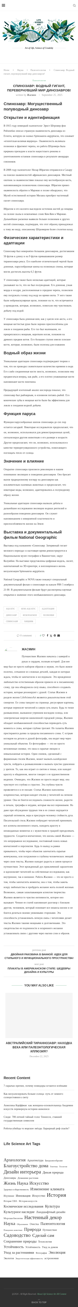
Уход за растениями (19, 1252)
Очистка (34, 1224)
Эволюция (57, 1252)
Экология (9, 1258)
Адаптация (48, 609)
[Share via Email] (58, 635)
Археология (15, 1159)
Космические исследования (23, 1206)
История (56, 1194)
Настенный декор (43, 1217)
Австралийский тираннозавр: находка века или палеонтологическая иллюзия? (39, 1047)
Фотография (41, 1253)
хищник (28, 621)
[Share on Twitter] (51, 635)
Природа (32, 1229)
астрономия (51, 1258)
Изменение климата (47, 1189)
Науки (20, 70)
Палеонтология (38, 70)
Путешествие (50, 1230)
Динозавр (11, 615)
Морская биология (13, 1218)
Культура (52, 1206)
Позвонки (48, 615)
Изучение (9, 1196)
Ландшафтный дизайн (50, 1212)
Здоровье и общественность (16, 1189)
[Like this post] (43, 635)
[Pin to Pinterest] (55, 635)
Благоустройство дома (26, 1165)
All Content (61, 1294)
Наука (9, 1223)
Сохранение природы (20, 1241)
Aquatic (10, 609)
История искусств (28, 1201)
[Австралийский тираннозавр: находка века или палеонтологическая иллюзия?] (39, 1015)
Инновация (23, 1195)
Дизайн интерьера (22, 1171)
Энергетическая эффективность (29, 1258)
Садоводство (17, 1235)
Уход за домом (50, 1247)
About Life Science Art (46, 1294)
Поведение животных (13, 1230)
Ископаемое (30, 615)
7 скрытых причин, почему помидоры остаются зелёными (35, 1085)
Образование (22, 1224)
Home (6, 70)
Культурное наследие (19, 1212)
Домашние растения (28, 1178)
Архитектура (35, 1160)
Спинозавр (12, 621)
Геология (63, 1167)
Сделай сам (43, 1235)
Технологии (45, 1241)
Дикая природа (53, 1172)
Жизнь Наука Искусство (26, 1183)
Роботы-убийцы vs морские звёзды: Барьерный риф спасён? (36, 1128)
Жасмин (31, 95)
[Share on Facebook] (47, 635)
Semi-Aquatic (28, 609)
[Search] (74, 5)
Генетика (54, 1166)
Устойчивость (14, 1247)
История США (10, 1201)
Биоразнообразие (54, 1160)
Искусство (38, 1195)
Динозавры (10, 1177)
